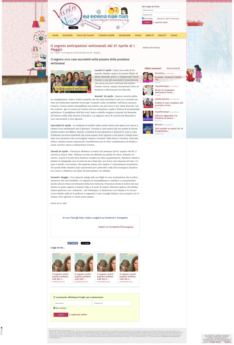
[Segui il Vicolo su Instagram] (175, 55)
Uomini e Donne (106, 35)
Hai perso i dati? (163, 19)
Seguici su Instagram (109, 227)
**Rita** (57, 53)
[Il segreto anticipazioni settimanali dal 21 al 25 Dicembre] (106, 262)
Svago (138, 35)
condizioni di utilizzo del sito (171, 336)
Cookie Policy (215, 342)
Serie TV (150, 35)
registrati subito (161, 22)
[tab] (153, 68)
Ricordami (148, 19)
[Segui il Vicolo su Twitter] (156, 55)
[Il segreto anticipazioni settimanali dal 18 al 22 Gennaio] (61, 262)
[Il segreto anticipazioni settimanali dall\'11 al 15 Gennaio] (84, 262)
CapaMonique (167, 90)
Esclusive (67, 35)
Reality (162, 35)
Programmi (125, 35)
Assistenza (175, 19)
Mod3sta (168, 77)
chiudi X (227, 342)
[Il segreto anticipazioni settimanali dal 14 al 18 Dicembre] (129, 262)
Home (55, 35)
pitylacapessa (169, 103)
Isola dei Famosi (85, 35)
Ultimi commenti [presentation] (153, 68)
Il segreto (68, 53)
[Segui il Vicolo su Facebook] (147, 55)
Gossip (174, 35)
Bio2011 (169, 128)
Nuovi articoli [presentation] (173, 68)
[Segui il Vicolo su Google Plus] (165, 55)
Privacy (1, 332)
